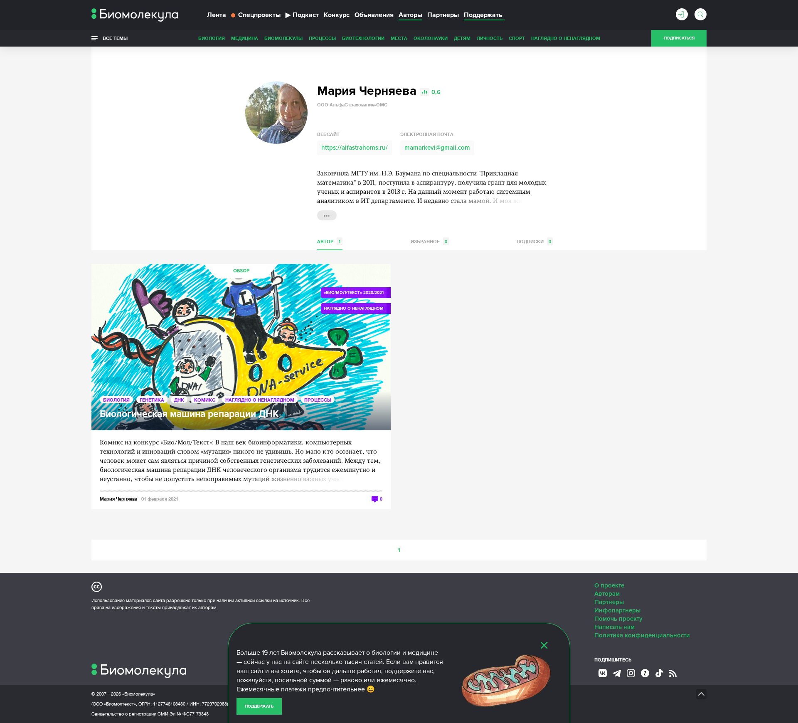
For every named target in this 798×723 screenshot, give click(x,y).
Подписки (534, 241)
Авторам (607, 593)
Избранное (429, 241)
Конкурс (337, 15)
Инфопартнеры (617, 610)
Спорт (517, 38)
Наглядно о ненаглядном (565, 38)
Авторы (410, 15)
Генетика (152, 399)
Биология (211, 38)
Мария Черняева (118, 498)
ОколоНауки (431, 38)
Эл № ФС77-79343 (189, 713)
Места (399, 38)
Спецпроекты (259, 15)
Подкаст (302, 15)
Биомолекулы (283, 38)
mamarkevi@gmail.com (437, 147)
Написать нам (614, 627)
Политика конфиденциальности (642, 635)
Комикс (204, 399)
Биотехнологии (363, 38)
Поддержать (259, 706)
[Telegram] (617, 673)
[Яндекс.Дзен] (645, 673)
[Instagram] (631, 673)
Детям (462, 38)
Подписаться (679, 38)
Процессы (322, 38)
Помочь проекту (618, 618)
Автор (329, 241)
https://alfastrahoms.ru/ (354, 147)
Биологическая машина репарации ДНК (189, 414)
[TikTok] (659, 673)
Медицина (244, 38)
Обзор (241, 271)
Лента (216, 15)
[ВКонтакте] (602, 673)
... (327, 214)
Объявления (374, 15)
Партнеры (443, 15)
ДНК (179, 399)
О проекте (609, 585)
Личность (489, 38)
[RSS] (673, 673)
